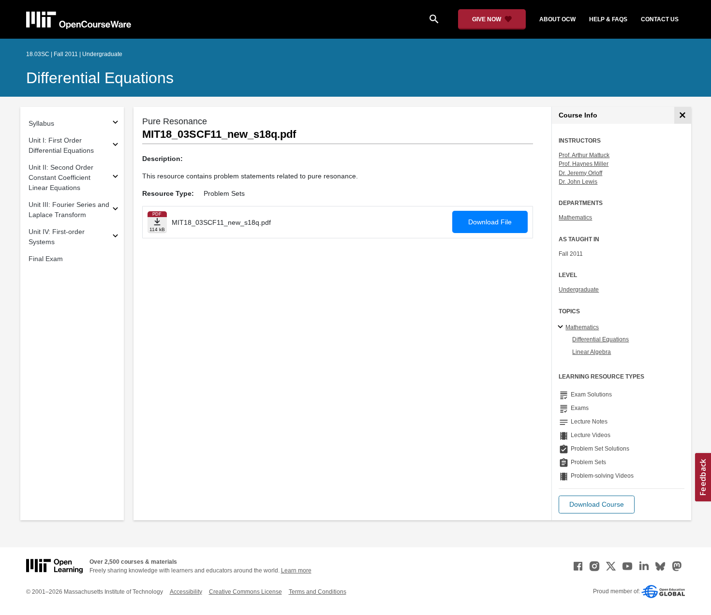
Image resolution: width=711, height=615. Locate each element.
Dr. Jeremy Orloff (580, 173)
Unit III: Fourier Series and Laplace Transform (69, 210)
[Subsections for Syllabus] (115, 123)
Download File (490, 222)
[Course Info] (682, 115)
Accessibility (186, 591)
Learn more (296, 570)
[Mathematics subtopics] (561, 327)
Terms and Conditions (317, 591)
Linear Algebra (591, 352)
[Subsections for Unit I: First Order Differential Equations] (115, 145)
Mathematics (575, 217)
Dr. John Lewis (578, 181)
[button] (597, 504)
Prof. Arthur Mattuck (584, 155)
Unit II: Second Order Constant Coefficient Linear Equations (61, 177)
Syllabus (41, 123)
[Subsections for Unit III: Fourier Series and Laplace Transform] (115, 210)
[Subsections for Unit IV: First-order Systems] (115, 237)
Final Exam (46, 259)
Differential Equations (100, 78)
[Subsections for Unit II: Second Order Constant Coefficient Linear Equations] (115, 177)
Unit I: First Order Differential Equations (61, 145)
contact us (660, 19)
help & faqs (608, 19)
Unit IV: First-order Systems (57, 237)
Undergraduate (579, 289)
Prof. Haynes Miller (583, 164)
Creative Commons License (245, 591)
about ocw (557, 19)
